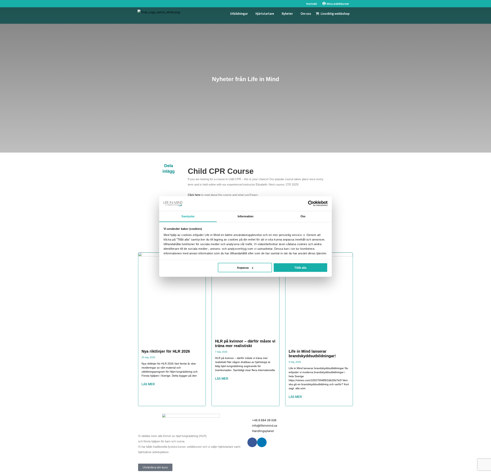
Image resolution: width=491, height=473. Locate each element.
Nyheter (287, 13)
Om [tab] (303, 216)
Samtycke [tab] (188, 216)
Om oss (306, 13)
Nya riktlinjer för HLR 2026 (166, 351)
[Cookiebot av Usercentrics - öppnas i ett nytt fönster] (311, 203)
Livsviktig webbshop (335, 13)
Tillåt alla (300, 267)
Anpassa (243, 267)
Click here (194, 194)
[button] (168, 182)
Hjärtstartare (264, 13)
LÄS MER (148, 384)
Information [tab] (245, 216)
